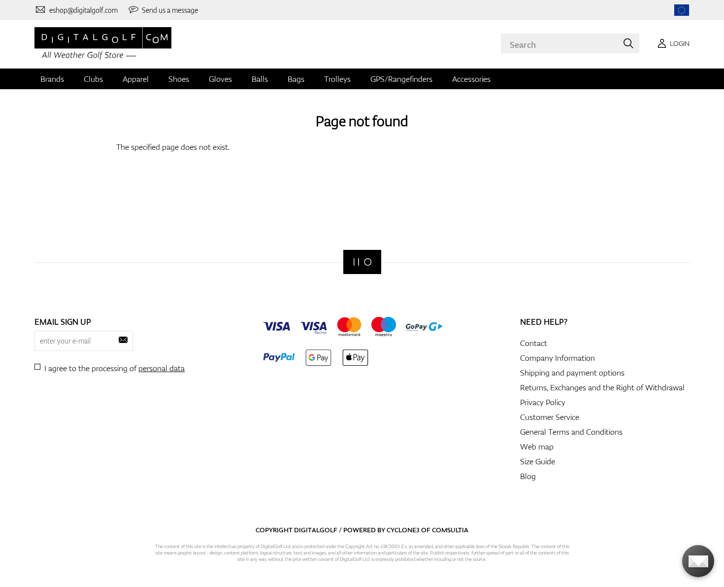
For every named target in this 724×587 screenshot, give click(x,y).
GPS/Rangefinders (401, 78)
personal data (161, 368)
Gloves (220, 78)
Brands (52, 78)
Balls (260, 78)
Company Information (557, 357)
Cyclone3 (403, 529)
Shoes (178, 78)
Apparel (136, 78)
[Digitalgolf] (362, 262)
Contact (533, 343)
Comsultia (450, 529)
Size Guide (537, 461)
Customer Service (549, 417)
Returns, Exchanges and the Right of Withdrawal (602, 387)
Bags (296, 78)
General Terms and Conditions (571, 431)
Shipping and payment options (572, 372)
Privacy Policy (542, 402)
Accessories (471, 78)
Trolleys (337, 78)
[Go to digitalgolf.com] (682, 10)
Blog (528, 476)
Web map (537, 446)
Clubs (93, 78)
